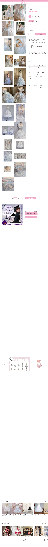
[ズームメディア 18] (20, 145)
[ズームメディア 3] (8, 28)
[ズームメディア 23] (8, 184)
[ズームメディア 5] (8, 45)
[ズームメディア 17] (8, 145)
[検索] (3, 3)
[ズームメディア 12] (20, 95)
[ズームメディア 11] (8, 95)
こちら (31, 54)
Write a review (30, 198)
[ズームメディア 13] (8, 112)
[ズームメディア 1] (8, 12)
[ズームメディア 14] (20, 112)
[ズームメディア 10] (20, 77)
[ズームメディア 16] (20, 130)
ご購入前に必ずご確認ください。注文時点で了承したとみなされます (37, 30)
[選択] (10, 512)
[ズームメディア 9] (8, 77)
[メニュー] (1, 3)
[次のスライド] (45, 511)
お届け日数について (33, 27)
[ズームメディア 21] (8, 169)
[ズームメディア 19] (8, 156)
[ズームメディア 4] (20, 28)
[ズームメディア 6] (20, 45)
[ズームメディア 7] (8, 61)
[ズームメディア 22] (20, 169)
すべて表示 (44, 501)
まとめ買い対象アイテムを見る (31, 213)
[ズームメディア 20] (20, 156)
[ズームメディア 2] (20, 12)
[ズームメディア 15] (8, 130)
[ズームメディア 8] (20, 61)
